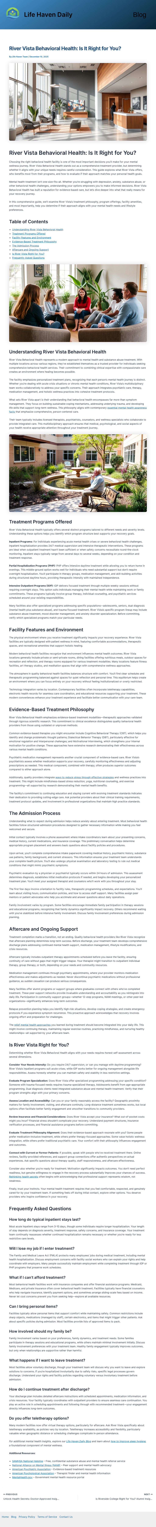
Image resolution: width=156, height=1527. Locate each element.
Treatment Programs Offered (28, 233)
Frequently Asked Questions (28, 257)
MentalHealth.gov (22, 1477)
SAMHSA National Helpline (27, 1461)
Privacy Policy (27, 1516)
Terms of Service (47, 1516)
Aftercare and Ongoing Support (30, 249)
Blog (139, 14)
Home (5, 1516)
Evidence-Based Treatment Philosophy (34, 241)
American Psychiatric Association (31, 1469)
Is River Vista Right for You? (28, 253)
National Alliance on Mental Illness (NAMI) (36, 1465)
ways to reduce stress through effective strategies (84, 777)
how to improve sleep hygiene (128, 1441)
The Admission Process (25, 245)
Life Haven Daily (48, 14)
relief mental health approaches (32, 1024)
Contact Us (66, 1516)
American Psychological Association (33, 1473)
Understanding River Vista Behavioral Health (37, 229)
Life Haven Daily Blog (78, 1441)
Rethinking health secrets (23, 1176)
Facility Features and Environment (31, 237)
